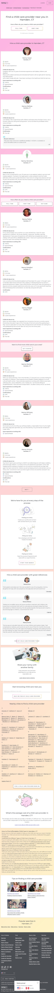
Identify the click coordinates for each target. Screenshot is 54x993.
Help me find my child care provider (27, 696)
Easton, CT (14, 750)
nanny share (32, 845)
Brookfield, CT (22, 720)
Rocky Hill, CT (32, 768)
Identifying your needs (34, 893)
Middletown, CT (32, 727)
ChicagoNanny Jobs (33, 946)
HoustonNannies (46, 952)
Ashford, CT (12, 711)
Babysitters (14, 927)
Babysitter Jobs (5, 927)
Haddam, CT (5, 774)
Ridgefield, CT (40, 766)
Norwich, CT (39, 746)
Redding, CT (31, 766)
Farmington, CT (13, 759)
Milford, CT (41, 727)
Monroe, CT (48, 727)
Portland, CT (32, 761)
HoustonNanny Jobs (33, 958)
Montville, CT (32, 729)
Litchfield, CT (46, 716)
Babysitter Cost (19, 951)
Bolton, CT (14, 718)
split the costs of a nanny (21, 863)
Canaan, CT (5, 727)
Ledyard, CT (31, 716)
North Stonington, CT (44, 744)
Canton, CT (21, 727)
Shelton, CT (39, 774)
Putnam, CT (48, 761)
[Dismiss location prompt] (38, 983)
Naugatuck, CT (32, 734)
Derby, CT (4, 739)
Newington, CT (32, 739)
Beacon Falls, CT (6, 716)
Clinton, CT (20, 729)
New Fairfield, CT (43, 736)
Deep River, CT (20, 738)
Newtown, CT (42, 741)
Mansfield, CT (32, 724)
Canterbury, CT (13, 727)
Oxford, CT (38, 753)
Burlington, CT (15, 721)
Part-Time (35, 28)
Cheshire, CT (5, 729)
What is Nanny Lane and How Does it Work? (36, 896)
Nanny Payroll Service (7, 945)
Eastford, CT (5, 745)
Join (49, 3)
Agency (3, 954)
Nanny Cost (18, 957)
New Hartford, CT (33, 738)
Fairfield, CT (5, 759)
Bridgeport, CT (6, 720)
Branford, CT (21, 718)
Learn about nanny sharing (27, 678)
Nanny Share (4, 942)
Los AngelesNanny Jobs (34, 942)
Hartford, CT (13, 774)
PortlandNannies (46, 950)
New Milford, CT (32, 741)
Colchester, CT (6, 730)
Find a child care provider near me (27, 786)
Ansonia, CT (5, 711)
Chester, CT (13, 729)
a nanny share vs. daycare (27, 843)
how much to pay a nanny (14, 853)
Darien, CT (12, 738)
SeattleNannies (45, 957)
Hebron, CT (21, 774)
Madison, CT (31, 722)
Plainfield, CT (32, 759)
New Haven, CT (43, 738)
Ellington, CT (16, 752)
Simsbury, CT (32, 775)
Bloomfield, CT (6, 718)
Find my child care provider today (27, 641)
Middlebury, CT (40, 725)
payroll (6, 836)
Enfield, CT (5, 753)
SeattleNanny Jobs (34, 964)
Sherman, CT (47, 774)
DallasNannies (45, 955)
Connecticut (25, 8)
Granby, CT (15, 765)
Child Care (9, 8)
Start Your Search (27, 562)
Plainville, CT (39, 759)
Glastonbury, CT (6, 765)
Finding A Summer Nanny (14, 895)
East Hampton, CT (18, 747)
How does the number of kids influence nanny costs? (15, 913)
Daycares (18, 949)
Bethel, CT (21, 716)
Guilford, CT (5, 768)
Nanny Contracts (6, 951)
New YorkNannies (46, 948)
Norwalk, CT (31, 746)
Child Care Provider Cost (20, 954)
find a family (17, 867)
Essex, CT (11, 753)
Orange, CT (31, 753)
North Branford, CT (33, 743)
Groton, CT (22, 766)
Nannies (20, 927)
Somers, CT (39, 775)
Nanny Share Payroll (7, 947)
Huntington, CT (6, 775)
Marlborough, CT (41, 724)
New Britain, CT (41, 734)
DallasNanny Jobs (34, 961)
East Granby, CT (14, 745)
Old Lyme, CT (32, 752)
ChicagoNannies (46, 946)
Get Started (27, 348)
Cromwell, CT (5, 732)
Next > (27, 489)
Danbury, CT (5, 738)
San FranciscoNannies (45, 938)
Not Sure (44, 203)
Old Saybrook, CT (42, 752)
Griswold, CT (14, 766)
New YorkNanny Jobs (33, 950)
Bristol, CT (14, 720)
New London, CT (42, 739)
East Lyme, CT (6, 750)
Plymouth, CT (48, 759)
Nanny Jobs (27, 927)
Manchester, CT (40, 722)
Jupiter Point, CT (6, 781)
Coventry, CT (14, 730)
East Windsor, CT (7, 752)
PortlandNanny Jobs (33, 954)
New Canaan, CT (32, 736)
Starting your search (13, 893)
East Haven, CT (16, 748)
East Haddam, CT (7, 747)
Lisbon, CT (39, 716)
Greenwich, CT (6, 766)
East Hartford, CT (7, 748)
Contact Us (4, 969)
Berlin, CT (14, 716)
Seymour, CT (31, 774)
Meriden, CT (31, 725)
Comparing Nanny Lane (6, 961)
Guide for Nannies (6, 958)
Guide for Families (6, 956)
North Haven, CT (32, 744)
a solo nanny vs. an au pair (15, 845)
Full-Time (18, 28)
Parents (3, 940)
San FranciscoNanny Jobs (33, 938)
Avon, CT (19, 711)
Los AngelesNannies (45, 942)
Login (43, 3)
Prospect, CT (40, 761)
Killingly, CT (31, 711)
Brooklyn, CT (6, 721)
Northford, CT (43, 743)
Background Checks (7, 949)
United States (17, 8)
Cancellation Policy (40, 989)
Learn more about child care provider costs (27, 825)
